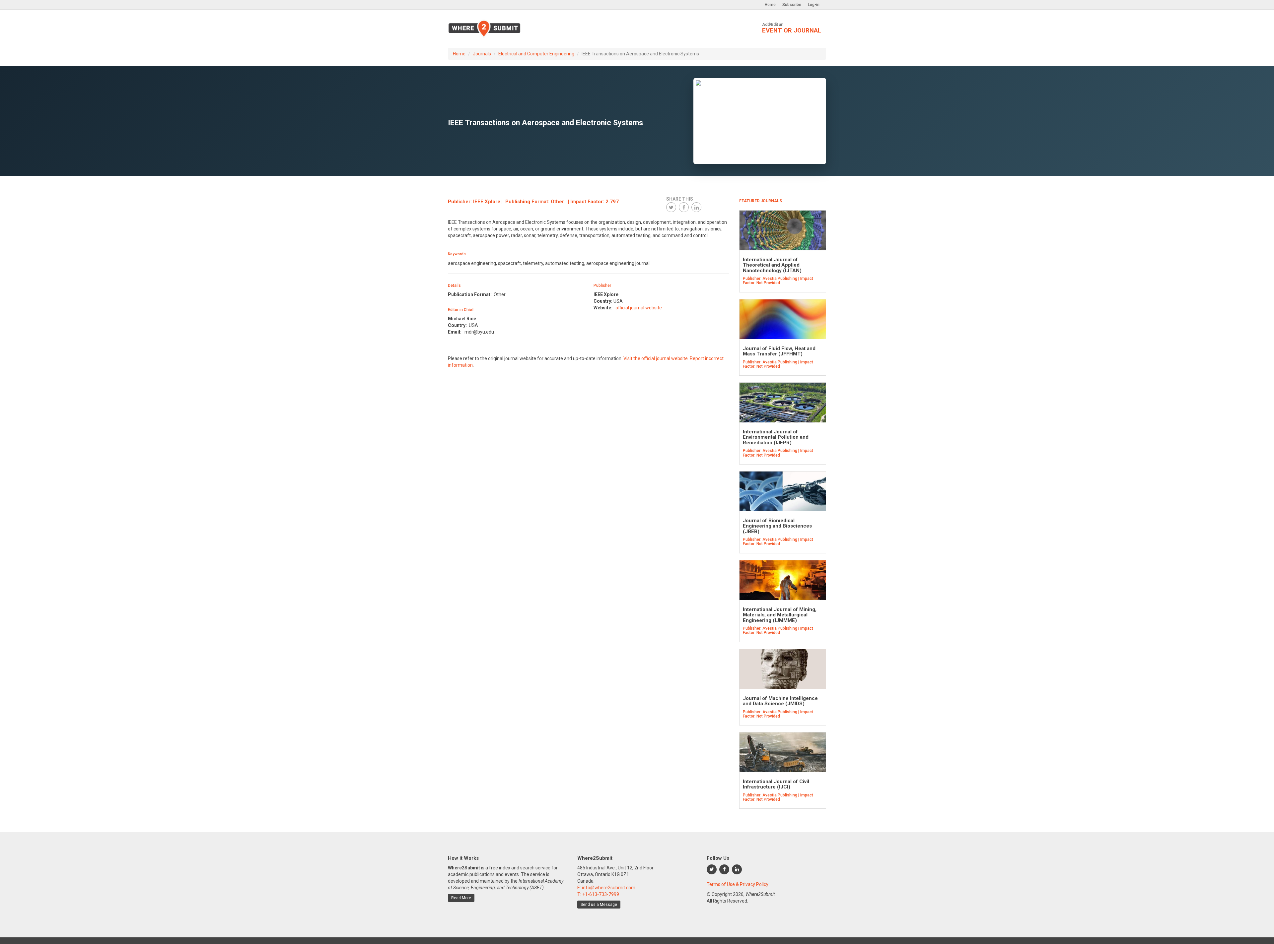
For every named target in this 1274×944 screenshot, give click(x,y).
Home (770, 4)
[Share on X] (671, 207)
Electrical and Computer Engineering (536, 53)
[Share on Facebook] (684, 207)
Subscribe (791, 4)
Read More (461, 898)
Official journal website (638, 307)
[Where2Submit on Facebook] (724, 869)
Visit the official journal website (655, 358)
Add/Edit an (791, 28)
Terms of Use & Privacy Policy (737, 884)
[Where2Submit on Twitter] (712, 869)
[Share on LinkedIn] (696, 207)
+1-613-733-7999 (600, 894)
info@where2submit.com (608, 887)
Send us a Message (599, 904)
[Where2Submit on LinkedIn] (737, 869)
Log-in (813, 4)
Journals (482, 53)
